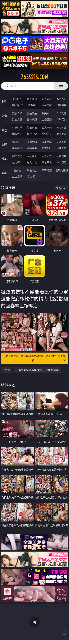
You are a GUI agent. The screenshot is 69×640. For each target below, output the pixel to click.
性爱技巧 (62, 162)
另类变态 (62, 133)
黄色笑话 (47, 162)
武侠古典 (62, 156)
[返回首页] (64, 632)
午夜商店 (32, 170)
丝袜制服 (32, 119)
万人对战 (47, 99)
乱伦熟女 (47, 133)
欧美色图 (47, 142)
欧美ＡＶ (47, 113)
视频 (5, 116)
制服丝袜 (17, 133)
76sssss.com (34, 76)
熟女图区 (47, 148)
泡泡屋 (32, 176)
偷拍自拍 (32, 127)
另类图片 (62, 148)
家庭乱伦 (32, 156)
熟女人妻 (17, 119)
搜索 (60, 86)
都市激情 (17, 156)
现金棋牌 (47, 105)
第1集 (7, 370)
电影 (5, 130)
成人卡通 (47, 127)
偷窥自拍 (17, 142)
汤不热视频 (61, 170)
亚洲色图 (32, 142)
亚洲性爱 (17, 127)
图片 (5, 144)
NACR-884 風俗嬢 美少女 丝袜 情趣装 (38, 370)
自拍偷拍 (32, 113)
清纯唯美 (32, 148)
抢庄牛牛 (62, 105)
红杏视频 (17, 176)
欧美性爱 (62, 127)
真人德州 (32, 99)
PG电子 (17, 99)
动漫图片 (62, 142)
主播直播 (47, 119)
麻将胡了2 (17, 105)
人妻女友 (47, 156)
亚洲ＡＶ (17, 113)
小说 (5, 159)
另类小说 (32, 162)
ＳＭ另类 (62, 119)
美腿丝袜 (17, 148)
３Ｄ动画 (62, 113)
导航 (5, 173)
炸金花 (32, 105)
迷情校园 (17, 162)
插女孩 (17, 170)
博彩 (5, 102)
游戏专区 (62, 99)
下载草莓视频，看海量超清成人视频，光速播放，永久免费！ (34, 358)
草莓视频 (47, 170)
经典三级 (32, 133)
